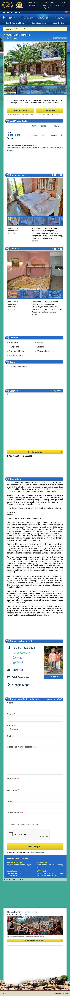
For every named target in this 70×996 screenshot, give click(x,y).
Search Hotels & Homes (15, 23)
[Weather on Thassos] (19, 12)
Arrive (10, 703)
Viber (19, 657)
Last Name (13, 790)
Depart (11, 714)
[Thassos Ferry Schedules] (4, 12)
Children (11, 736)
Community (59, 17)
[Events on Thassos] (35, 925)
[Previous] (7, 63)
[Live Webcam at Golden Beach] (16, 12)
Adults (11, 725)
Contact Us (7, 993)
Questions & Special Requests (22, 747)
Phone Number (15, 813)
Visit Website (20, 677)
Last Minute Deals (39, 23)
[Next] (62, 63)
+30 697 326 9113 (23, 647)
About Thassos (27, 17)
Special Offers (58, 23)
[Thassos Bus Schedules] (8, 12)
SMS (19, 662)
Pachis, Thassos (10, 38)
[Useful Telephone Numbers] (12, 12)
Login (3, 993)
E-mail (10, 801)
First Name (13, 778)
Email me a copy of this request (25, 824)
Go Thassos (10, 17)
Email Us (17, 670)
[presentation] (28, 834)
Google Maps (20, 684)
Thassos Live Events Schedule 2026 (22, 912)
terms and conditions (37, 852)
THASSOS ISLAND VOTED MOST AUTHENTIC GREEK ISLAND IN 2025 (46, 5)
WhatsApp (23, 653)
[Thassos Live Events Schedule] (23, 12)
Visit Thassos (43, 17)
